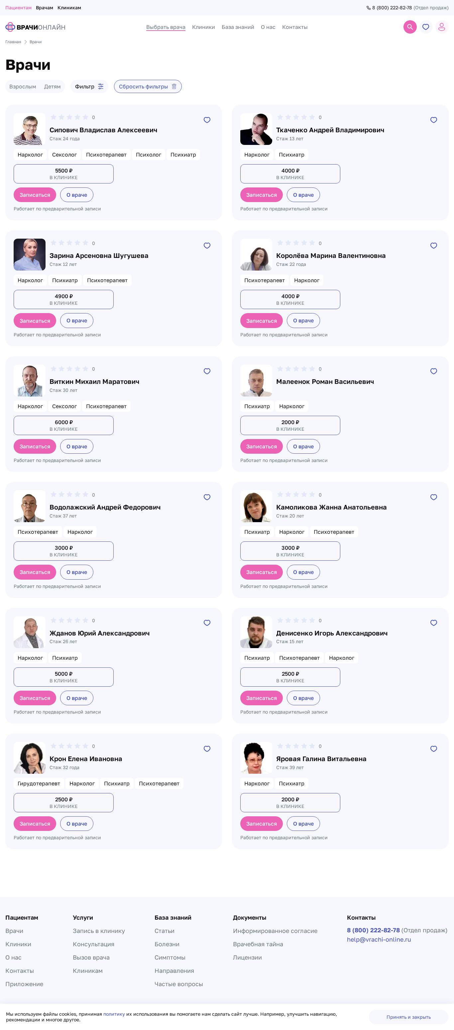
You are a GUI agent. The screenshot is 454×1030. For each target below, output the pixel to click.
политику (114, 1014)
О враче (76, 194)
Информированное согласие (275, 930)
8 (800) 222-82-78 (392, 7)
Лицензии (247, 957)
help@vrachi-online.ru (379, 939)
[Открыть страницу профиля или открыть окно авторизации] (442, 27)
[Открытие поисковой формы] (410, 27)
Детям (52, 86)
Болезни (167, 944)
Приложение (24, 983)
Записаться (35, 194)
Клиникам (69, 7)
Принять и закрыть (409, 1017)
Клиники (18, 944)
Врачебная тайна (258, 944)
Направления (174, 970)
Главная (13, 41)
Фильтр (84, 86)
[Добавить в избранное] (207, 119)
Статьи (164, 930)
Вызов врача (91, 957)
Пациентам (18, 7)
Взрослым (22, 86)
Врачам (44, 7)
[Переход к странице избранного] (426, 27)
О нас (13, 957)
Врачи (14, 930)
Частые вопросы (179, 983)
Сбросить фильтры (143, 86)
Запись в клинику (99, 930)
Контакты (19, 970)
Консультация (93, 944)
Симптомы (170, 957)
